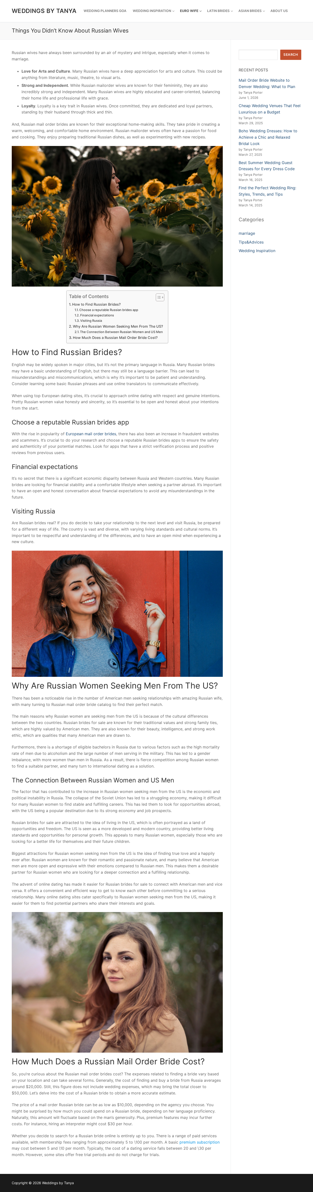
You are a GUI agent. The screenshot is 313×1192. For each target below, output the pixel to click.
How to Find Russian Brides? (96, 304)
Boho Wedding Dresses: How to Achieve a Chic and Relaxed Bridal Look (268, 137)
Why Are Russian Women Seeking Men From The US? (118, 326)
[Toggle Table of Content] (157, 297)
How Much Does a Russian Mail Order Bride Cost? (115, 337)
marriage (247, 233)
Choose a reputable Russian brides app (108, 310)
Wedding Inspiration (257, 250)
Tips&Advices (251, 242)
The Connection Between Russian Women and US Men (121, 332)
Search (290, 54)
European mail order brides (91, 433)
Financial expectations (97, 315)
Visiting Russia (91, 321)
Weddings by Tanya (44, 10)
